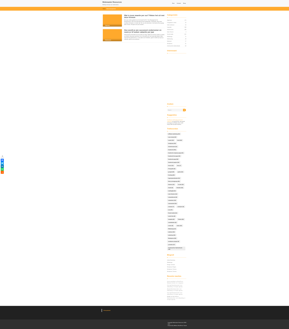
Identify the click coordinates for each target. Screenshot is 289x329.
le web (181, 184)
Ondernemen (170, 29)
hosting (171, 175)
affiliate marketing (174, 134)
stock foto (171, 216)
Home (104, 8)
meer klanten (172, 194)
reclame (171, 206)
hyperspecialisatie (174, 178)
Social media (170, 34)
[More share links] (2, 172)
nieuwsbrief (172, 203)
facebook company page (175, 153)
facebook (172, 149)
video (179, 225)
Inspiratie (169, 27)
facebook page (173, 159)
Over (173, 3)
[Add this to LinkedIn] (2, 166)
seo (170, 209)
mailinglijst (172, 190)
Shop (184, 3)
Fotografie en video (171, 22)
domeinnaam (172, 146)
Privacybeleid (106, 310)
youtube (171, 244)
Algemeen (169, 20)
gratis (180, 171)
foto (179, 165)
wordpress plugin (173, 241)
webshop (171, 235)
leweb (170, 187)
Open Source (170, 31)
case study (172, 137)
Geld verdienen (170, 24)
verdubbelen (172, 222)
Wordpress (169, 43)
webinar (171, 232)
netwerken (172, 200)
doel (179, 140)
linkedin (180, 187)
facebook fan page (174, 156)
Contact (179, 3)
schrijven (181, 206)
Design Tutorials (171, 264)
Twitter (181, 219)
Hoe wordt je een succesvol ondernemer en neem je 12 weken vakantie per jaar (142, 31)
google (171, 171)
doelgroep (172, 143)
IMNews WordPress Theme (180, 325)
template (171, 219)
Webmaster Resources (112, 2)
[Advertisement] (173, 77)
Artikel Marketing (171, 260)
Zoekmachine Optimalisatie (173, 45)
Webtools (169, 41)
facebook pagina (173, 162)
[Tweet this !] (2, 163)
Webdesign (169, 36)
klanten (171, 184)
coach (171, 140)
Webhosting (170, 38)
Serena (169, 281)
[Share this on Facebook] (2, 160)
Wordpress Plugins (171, 266)
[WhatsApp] (2, 169)
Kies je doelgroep (174, 181)
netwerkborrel (172, 197)
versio (170, 225)
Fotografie (171, 168)
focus (170, 165)
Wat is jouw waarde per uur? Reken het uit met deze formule (144, 16)
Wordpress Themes (171, 269)
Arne (168, 285)
